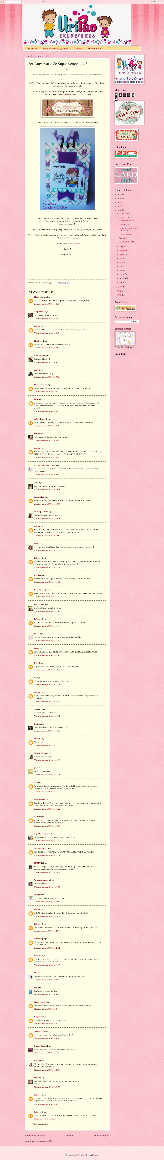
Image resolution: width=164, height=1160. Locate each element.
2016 (119, 202)
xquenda (37, 575)
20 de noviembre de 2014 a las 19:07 (47, 872)
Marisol (37, 973)
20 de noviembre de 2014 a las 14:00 (47, 745)
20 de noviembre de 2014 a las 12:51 (47, 684)
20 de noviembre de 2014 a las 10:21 (47, 518)
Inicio (70, 1135)
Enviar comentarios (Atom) (45, 1141)
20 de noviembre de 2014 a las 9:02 (46, 377)
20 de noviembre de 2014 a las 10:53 (47, 535)
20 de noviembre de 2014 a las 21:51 (47, 948)
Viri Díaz (37, 433)
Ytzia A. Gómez (40, 753)
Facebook (33, 48)
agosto (122, 254)
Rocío (36, 370)
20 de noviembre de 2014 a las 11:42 (47, 611)
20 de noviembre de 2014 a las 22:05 (47, 965)
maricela (37, 816)
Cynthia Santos (40, 1046)
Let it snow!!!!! (124, 224)
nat (35, 677)
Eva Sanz (37, 1077)
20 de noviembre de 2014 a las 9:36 (46, 426)
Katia (36, 663)
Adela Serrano (39, 799)
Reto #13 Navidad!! (126, 234)
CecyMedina (39, 497)
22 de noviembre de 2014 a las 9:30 (46, 1104)
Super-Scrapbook (65, 94)
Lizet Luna (38, 341)
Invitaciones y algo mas (55, 48)
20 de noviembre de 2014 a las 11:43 (47, 626)
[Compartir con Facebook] (66, 283)
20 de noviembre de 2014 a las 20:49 (47, 931)
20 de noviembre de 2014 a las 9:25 (46, 411)
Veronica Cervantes (41, 880)
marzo (122, 274)
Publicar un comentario (40, 1124)
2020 (119, 194)
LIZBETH (38, 863)
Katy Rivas (38, 1016)
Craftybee (38, 894)
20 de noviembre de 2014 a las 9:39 (46, 440)
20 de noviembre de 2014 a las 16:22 (47, 809)
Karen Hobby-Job (41, 590)
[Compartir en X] (64, 283)
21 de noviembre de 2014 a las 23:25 (47, 1087)
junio (122, 262)
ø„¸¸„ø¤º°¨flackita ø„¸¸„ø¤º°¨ (45, 465)
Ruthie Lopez (39, 604)
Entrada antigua (102, 1135)
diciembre (123, 213)
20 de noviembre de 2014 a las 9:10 (46, 391)
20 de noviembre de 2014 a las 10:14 (47, 504)
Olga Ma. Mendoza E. (42, 834)
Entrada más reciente (35, 1135)
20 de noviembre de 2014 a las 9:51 (46, 457)
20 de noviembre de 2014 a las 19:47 (47, 901)
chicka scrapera (40, 1031)
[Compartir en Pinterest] (68, 283)
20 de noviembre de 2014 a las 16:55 (47, 826)
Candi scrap (38, 938)
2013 (119, 287)
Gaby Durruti (39, 311)
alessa (36, 482)
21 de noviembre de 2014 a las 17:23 (47, 1053)
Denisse (37, 724)
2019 (119, 198)
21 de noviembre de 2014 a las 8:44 (46, 1009)
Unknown (38, 326)
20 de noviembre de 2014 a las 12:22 (47, 670)
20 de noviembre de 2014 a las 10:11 (47, 489)
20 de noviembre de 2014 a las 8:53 (46, 347)
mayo (122, 266)
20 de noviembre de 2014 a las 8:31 (46, 304)
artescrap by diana (41, 511)
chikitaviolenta (39, 419)
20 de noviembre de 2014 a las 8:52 (46, 333)
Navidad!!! (123, 238)
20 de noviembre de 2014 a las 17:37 (47, 855)
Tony (36, 782)
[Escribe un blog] (61, 283)
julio (121, 258)
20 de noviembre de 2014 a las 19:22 (47, 887)
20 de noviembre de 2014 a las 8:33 (46, 318)
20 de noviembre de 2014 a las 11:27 (47, 582)
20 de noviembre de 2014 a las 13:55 (47, 731)
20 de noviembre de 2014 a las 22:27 (47, 979)
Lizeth (36, 399)
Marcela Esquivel (40, 385)
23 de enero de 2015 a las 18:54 (45, 1119)
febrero (122, 278)
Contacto (77, 48)
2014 (119, 210)
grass (36, 767)
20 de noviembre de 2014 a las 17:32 (47, 840)
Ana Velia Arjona (40, 848)
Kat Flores (38, 1060)
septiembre (124, 250)
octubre (122, 246)
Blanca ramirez (40, 297)
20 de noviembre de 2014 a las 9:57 (46, 474)
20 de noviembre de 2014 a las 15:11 (47, 774)
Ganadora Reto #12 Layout (128, 242)
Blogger (95, 1155)
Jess (35, 543)
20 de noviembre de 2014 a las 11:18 (47, 567)
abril (121, 270)
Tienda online (95, 48)
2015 (119, 206)
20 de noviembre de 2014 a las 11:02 (47, 550)
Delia (36, 648)
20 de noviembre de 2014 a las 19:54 (47, 916)
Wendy (36, 633)
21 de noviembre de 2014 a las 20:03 (47, 1070)
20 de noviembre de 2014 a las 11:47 (47, 640)
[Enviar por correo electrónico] (59, 283)
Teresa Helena (74, 243)
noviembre (124, 217)
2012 (119, 291)
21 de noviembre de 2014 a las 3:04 (46, 994)
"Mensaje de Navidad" (127, 220)
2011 (119, 295)
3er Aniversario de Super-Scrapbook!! (128, 229)
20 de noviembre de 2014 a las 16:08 (47, 791)
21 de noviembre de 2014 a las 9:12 (46, 1023)
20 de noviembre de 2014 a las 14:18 (47, 760)
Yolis (36, 987)
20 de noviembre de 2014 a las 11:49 (47, 655)
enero (122, 282)
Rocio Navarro (52, 91)
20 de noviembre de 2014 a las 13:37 (47, 701)
